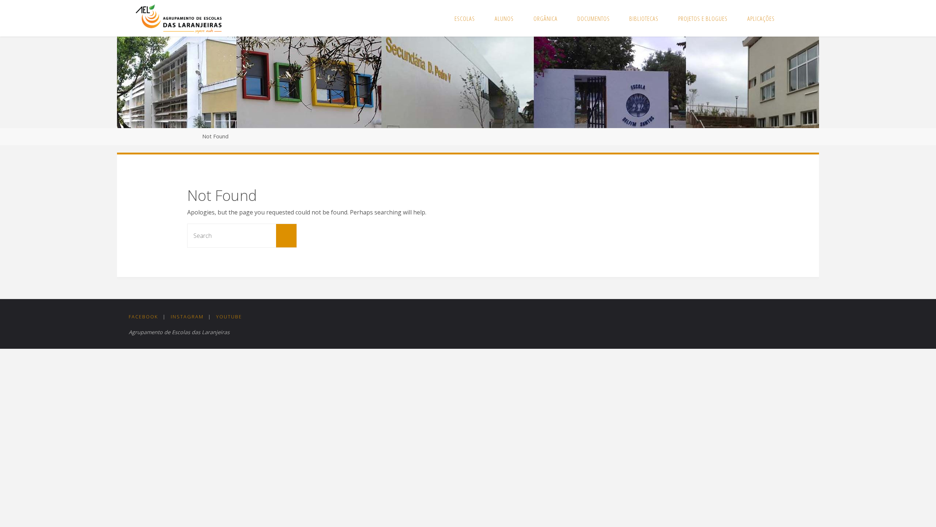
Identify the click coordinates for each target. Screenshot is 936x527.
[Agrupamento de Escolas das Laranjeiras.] (179, 18)
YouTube (229, 316)
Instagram (187, 316)
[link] (792, 18)
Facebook (143, 316)
